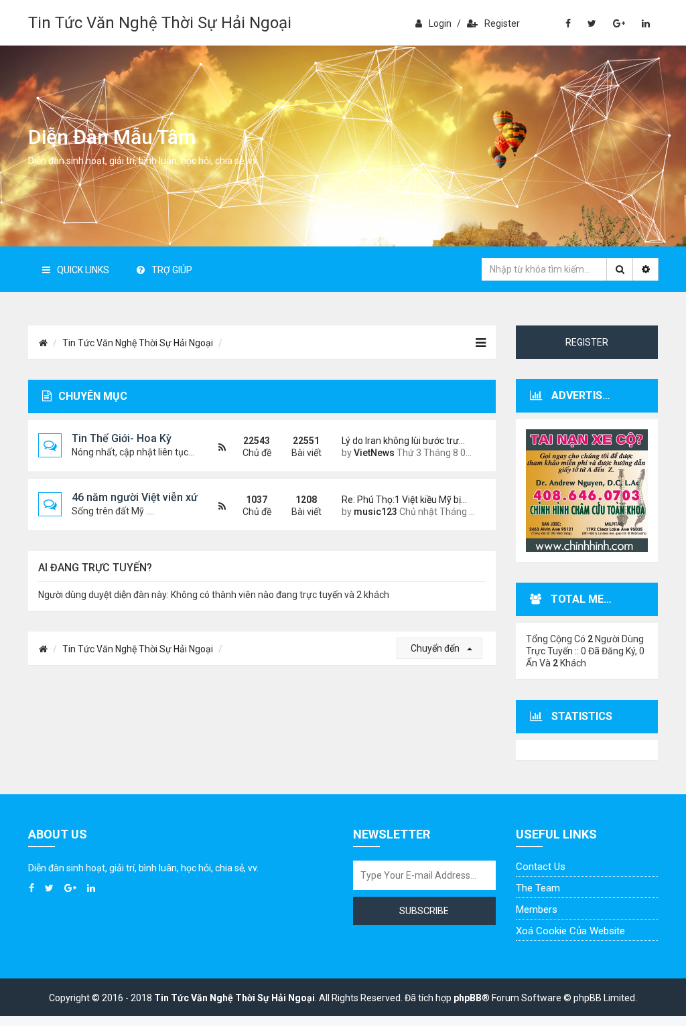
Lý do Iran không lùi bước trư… (403, 440)
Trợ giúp (171, 270)
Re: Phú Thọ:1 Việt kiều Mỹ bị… (404, 499)
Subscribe (424, 910)
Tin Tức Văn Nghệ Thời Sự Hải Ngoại (159, 22)
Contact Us (540, 867)
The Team (538, 888)
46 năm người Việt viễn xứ (135, 497)
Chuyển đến (436, 648)
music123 (375, 511)
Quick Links (83, 270)
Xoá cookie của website (570, 931)
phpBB (468, 998)
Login (440, 23)
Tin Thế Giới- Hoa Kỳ (122, 438)
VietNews (374, 452)
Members (536, 909)
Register (502, 23)
